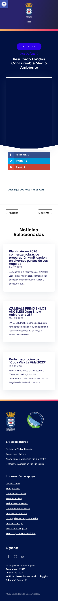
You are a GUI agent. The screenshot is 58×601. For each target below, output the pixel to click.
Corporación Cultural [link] (16, 453)
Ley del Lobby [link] (13, 483)
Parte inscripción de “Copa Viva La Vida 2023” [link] (27, 360)
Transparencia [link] (13, 488)
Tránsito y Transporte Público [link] (21, 533)
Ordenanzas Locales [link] (16, 493)
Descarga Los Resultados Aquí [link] (26, 189)
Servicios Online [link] (14, 498)
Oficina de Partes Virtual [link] (18, 508)
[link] (4, 4)
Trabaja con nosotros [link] (17, 503)
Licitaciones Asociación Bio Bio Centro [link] (25, 463)
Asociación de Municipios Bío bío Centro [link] (26, 458)
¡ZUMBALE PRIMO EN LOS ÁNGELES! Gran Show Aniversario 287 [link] (27, 311)
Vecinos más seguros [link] (16, 528)
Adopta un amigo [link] (14, 523)
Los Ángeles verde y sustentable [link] (22, 518)
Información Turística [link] (16, 513)
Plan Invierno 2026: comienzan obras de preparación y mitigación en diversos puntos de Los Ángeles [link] (28, 257)
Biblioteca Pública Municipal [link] (20, 449)
